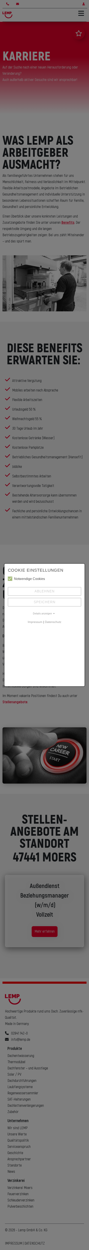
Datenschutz (53, 622)
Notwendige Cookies (29, 579)
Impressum (35, 622)
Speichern (44, 602)
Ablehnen (45, 591)
